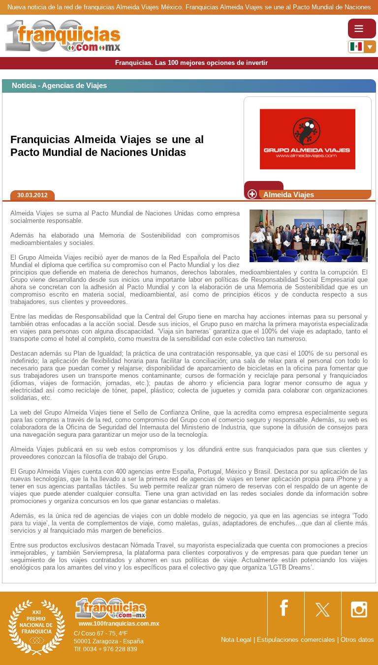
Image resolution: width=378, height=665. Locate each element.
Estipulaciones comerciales (297, 639)
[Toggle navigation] (362, 28)
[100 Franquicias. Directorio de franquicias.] (63, 35)
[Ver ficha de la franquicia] (307, 138)
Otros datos (357, 639)
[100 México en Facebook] (285, 605)
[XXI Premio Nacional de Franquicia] (37, 627)
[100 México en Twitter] (322, 606)
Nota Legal (236, 639)
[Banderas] (362, 46)
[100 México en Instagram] (359, 606)
